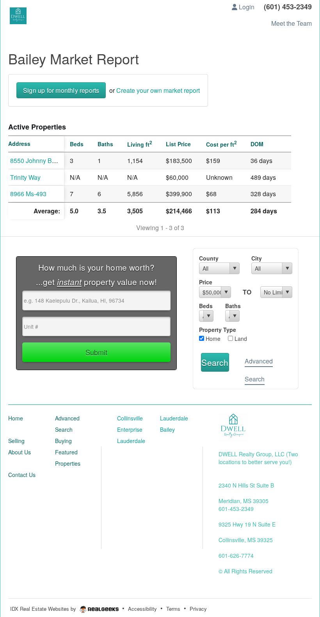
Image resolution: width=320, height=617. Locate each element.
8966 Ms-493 (28, 193)
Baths (232, 306)
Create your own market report (158, 90)
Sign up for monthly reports (61, 90)
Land (240, 338)
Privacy (198, 608)
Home (212, 338)
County (209, 258)
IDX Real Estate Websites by (44, 608)
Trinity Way (25, 177)
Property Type (217, 329)
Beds (206, 306)
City (256, 258)
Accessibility (142, 608)
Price (205, 282)
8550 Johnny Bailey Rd (42, 160)
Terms (173, 608)
